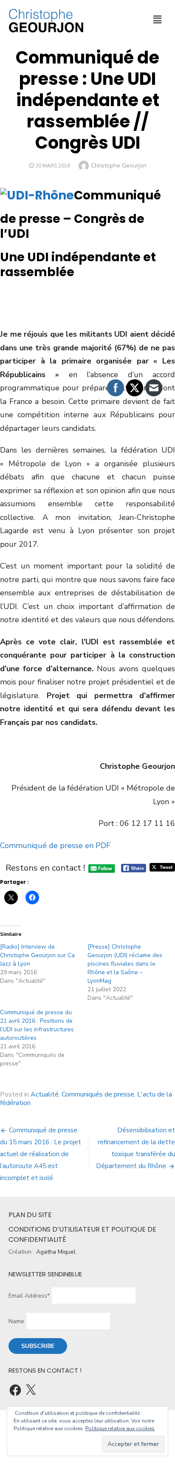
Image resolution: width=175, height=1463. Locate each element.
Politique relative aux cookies (120, 1428)
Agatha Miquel (56, 1252)
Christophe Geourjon (119, 166)
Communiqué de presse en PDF (55, 845)
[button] (157, 20)
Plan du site (30, 1215)
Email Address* (29, 1296)
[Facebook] (15, 1390)
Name (16, 1321)
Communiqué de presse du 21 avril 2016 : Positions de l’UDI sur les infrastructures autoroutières (37, 1025)
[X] (30, 1390)
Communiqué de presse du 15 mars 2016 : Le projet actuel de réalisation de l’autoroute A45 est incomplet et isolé (40, 1154)
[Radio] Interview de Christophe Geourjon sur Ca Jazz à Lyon (37, 955)
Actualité (45, 1094)
